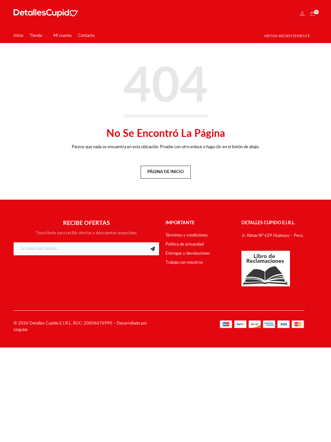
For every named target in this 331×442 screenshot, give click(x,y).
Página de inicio (165, 172)
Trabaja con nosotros (184, 262)
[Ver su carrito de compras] (312, 14)
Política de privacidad (185, 244)
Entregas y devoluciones (188, 253)
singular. (21, 330)
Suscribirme (152, 248)
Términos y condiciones (187, 235)
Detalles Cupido (44, 323)
